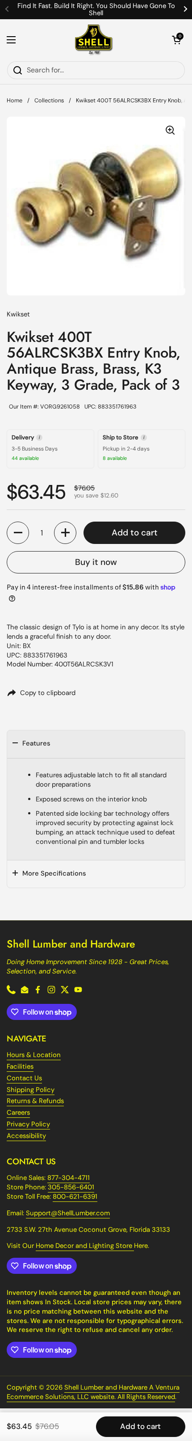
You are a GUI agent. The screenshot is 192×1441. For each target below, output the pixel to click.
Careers (18, 1112)
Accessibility (26, 1135)
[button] (176, 40)
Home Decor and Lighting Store (85, 1245)
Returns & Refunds (35, 1100)
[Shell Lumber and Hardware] (94, 40)
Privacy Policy (28, 1124)
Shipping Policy (30, 1089)
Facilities (20, 1066)
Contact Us (24, 1078)
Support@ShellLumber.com (68, 1213)
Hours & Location (34, 1054)
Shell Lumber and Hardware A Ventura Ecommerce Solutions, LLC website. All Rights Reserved (93, 1392)
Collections (49, 100)
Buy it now (96, 562)
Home (14, 100)
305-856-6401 (71, 1187)
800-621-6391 (75, 1196)
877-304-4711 (68, 1177)
